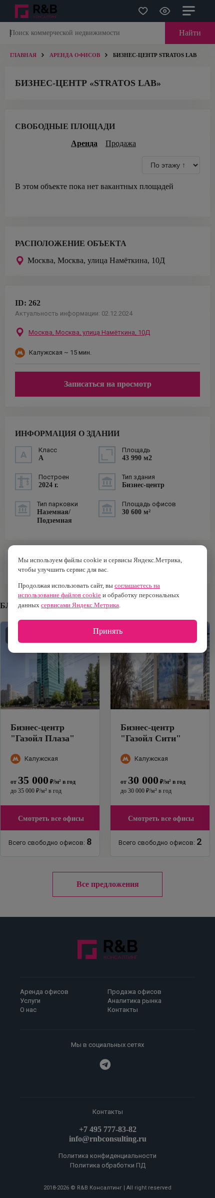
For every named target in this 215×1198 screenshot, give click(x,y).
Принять (107, 631)
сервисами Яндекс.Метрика (80, 605)
